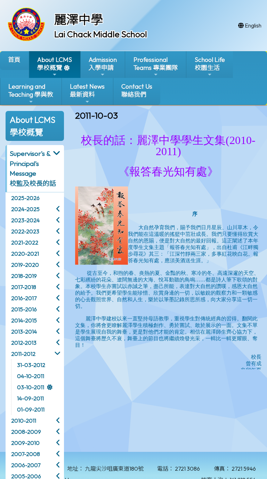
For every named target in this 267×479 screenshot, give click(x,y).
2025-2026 (25, 197)
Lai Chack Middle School (100, 34)
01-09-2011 (30, 409)
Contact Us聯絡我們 (136, 90)
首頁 (14, 60)
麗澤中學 (78, 19)
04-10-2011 (30, 376)
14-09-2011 (30, 398)
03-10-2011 (30, 387)
